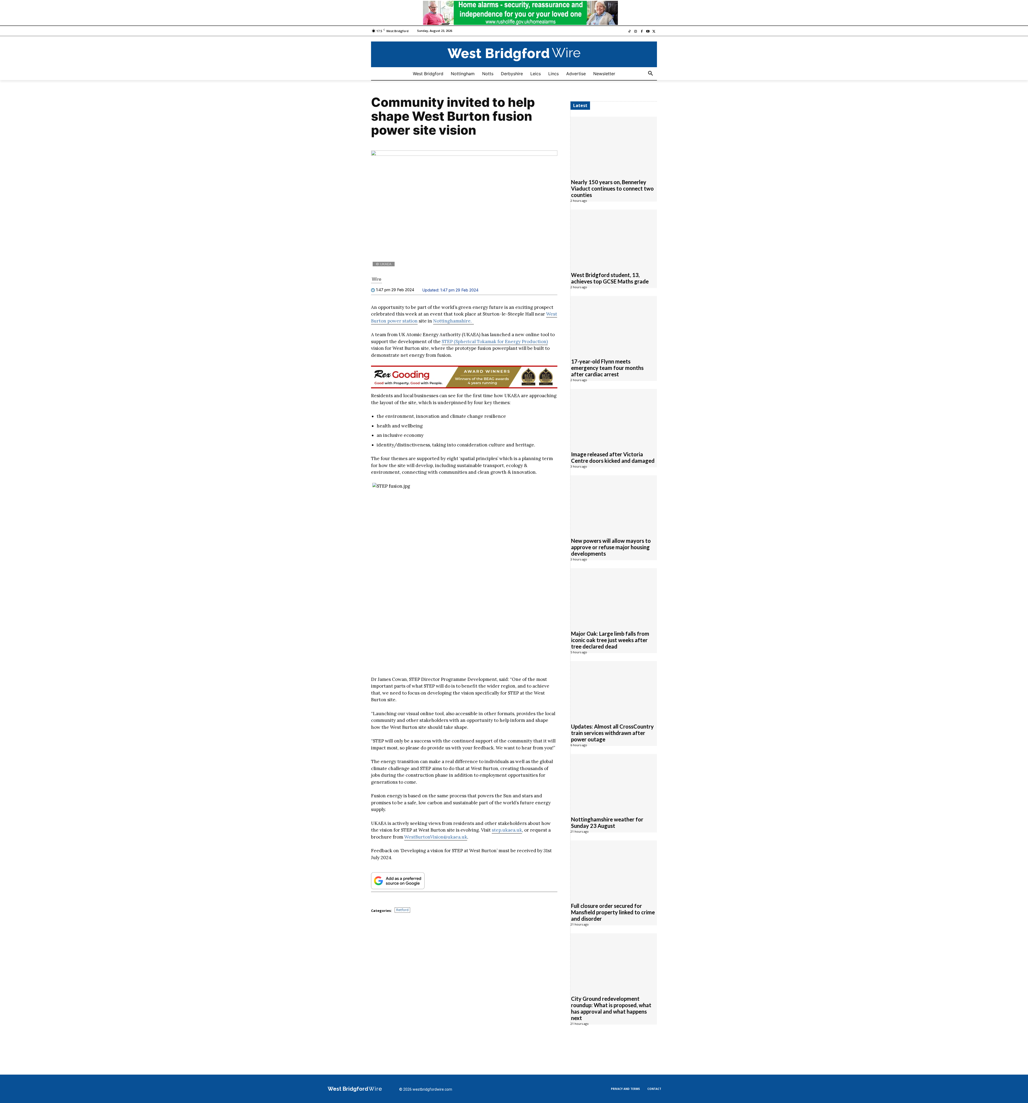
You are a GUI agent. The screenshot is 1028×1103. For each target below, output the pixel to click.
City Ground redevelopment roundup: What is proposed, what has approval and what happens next (611, 1008)
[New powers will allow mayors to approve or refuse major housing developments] (613, 503)
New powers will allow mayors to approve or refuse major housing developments (611, 546)
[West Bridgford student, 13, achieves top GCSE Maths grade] (613, 237)
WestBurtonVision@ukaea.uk (435, 837)
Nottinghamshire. (453, 321)
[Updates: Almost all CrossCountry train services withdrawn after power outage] (613, 689)
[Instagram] (636, 31)
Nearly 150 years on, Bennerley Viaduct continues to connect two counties (612, 188)
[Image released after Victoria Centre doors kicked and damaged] (613, 417)
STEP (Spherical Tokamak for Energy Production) (495, 341)
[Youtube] (648, 31)
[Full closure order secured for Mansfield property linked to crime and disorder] (613, 868)
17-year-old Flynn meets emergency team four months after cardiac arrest (607, 367)
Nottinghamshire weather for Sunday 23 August (607, 822)
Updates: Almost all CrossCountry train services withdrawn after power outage (612, 732)
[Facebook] (642, 31)
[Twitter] (654, 31)
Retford (402, 909)
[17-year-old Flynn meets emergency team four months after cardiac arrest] (613, 324)
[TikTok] (629, 31)
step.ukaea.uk (507, 830)
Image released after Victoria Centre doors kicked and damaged (613, 457)
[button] (650, 73)
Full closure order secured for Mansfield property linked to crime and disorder (613, 912)
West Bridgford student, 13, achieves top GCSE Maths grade (610, 277)
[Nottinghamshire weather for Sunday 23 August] (613, 782)
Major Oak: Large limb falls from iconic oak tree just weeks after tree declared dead (610, 639)
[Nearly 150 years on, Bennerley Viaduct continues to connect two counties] (613, 144)
